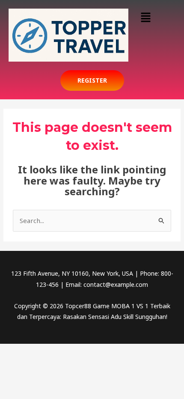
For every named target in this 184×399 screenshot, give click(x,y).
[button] (145, 18)
